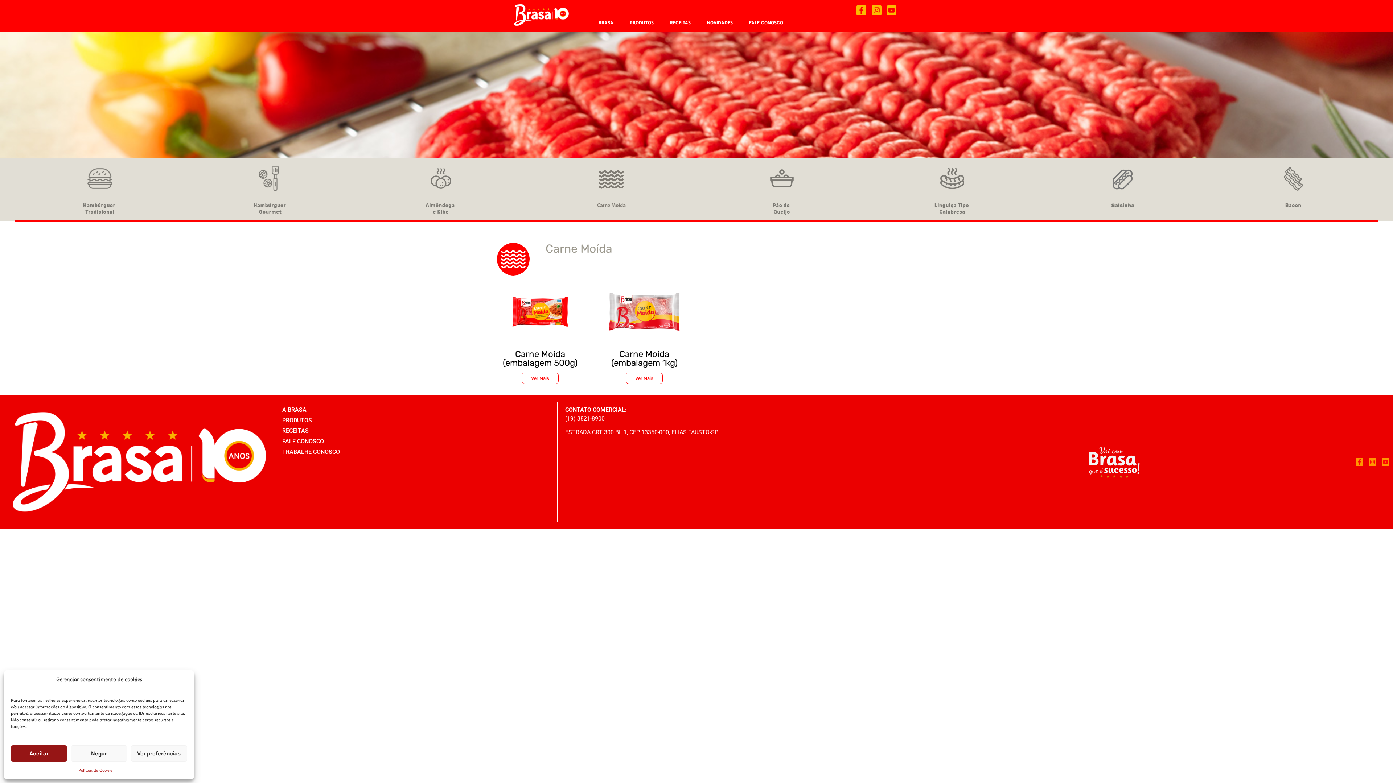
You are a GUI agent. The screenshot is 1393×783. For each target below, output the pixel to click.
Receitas (680, 22)
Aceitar (39, 753)
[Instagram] (877, 10)
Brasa (606, 22)
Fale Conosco (766, 22)
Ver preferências (159, 753)
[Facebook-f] (861, 10)
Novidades (720, 22)
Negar (99, 753)
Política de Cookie (95, 770)
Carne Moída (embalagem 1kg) (644, 358)
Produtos (642, 22)
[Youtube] (892, 10)
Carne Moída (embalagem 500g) (540, 358)
